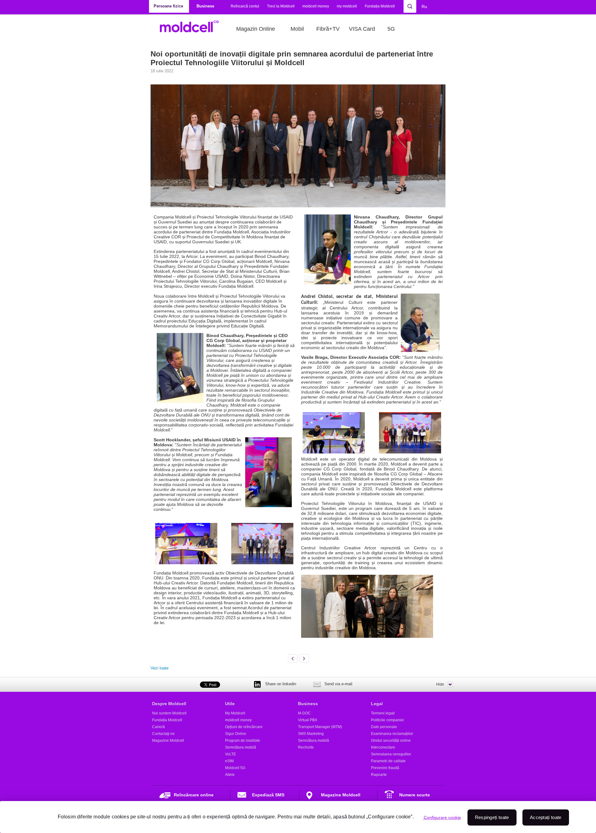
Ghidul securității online (391, 740)
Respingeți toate (492, 817)
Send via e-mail (338, 684)
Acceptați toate (546, 817)
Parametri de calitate (388, 761)
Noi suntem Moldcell (169, 713)
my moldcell (347, 6)
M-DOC (304, 713)
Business (308, 703)
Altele (230, 774)
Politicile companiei (387, 720)
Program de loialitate (242, 740)
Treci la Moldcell (281, 6)
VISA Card (362, 29)
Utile (230, 703)
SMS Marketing (311, 734)
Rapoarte (379, 774)
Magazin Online (255, 29)
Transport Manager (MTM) (320, 727)
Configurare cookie (442, 817)
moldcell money (315, 6)
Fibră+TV (328, 29)
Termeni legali (383, 713)
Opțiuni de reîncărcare (244, 727)
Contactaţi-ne (163, 734)
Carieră (158, 727)
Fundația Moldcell (380, 6)
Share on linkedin (280, 684)
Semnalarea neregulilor (391, 754)
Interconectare (383, 747)
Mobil (297, 29)
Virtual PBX (307, 720)
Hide (440, 684)
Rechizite (306, 747)
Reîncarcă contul (245, 6)
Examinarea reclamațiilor (392, 734)
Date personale (384, 727)
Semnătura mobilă (240, 747)
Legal (377, 703)
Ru (424, 6)
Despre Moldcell (169, 703)
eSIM (229, 761)
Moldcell (192, 28)
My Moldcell (235, 713)
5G (391, 29)
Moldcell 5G (235, 768)
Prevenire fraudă (385, 768)
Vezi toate (160, 668)
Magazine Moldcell (168, 740)
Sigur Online (235, 734)
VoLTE (230, 754)
